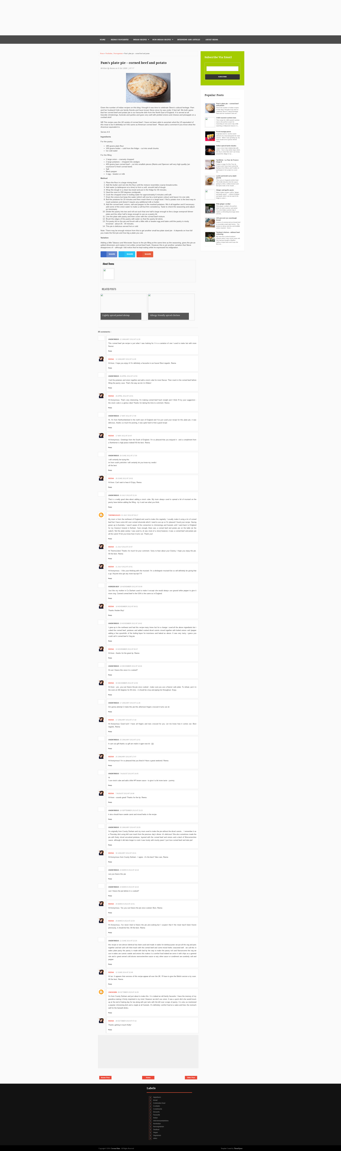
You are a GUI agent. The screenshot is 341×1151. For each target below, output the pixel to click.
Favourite (156, 1115)
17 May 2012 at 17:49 (128, 416)
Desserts (156, 1112)
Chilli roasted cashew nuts (226, 118)
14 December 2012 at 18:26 (131, 666)
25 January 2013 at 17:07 (126, 757)
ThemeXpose (238, 1148)
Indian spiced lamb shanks (226, 146)
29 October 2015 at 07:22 (126, 1021)
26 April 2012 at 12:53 (128, 376)
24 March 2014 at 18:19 (129, 870)
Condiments (157, 1109)
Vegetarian (157, 1135)
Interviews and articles (188, 39)
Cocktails (156, 1106)
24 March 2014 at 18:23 (129, 887)
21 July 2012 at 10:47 (124, 547)
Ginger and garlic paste (225, 190)
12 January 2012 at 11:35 (126, 359)
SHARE (112, 254)
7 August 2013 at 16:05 (129, 774)
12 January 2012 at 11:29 (130, 339)
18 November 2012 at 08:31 (127, 606)
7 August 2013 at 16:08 (125, 793)
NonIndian (109, 53)
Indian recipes (140, 39)
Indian (155, 1118)
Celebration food (159, 1103)
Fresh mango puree (223, 132)
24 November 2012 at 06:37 (127, 649)
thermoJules (114, 515)
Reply (110, 351)
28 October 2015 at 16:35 (128, 992)
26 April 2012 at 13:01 (124, 396)
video (155, 1138)
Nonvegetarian (118, 53)
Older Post (191, 1078)
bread (155, 1100)
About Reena (212, 39)
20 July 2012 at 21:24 (128, 495)
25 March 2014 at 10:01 (125, 904)
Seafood (156, 1129)
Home (102, 39)
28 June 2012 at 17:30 (128, 456)
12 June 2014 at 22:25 (128, 941)
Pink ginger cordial (223, 204)
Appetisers (157, 1097)
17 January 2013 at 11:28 (130, 703)
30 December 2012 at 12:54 (127, 683)
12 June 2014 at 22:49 (124, 972)
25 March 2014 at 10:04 (125, 921)
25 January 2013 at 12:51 (130, 740)
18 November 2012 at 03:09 (131, 587)
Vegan (155, 1132)
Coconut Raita (115, 1148)
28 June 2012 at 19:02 (124, 478)
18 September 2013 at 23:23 (131, 810)
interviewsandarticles (161, 1121)
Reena (111, 359)
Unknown (112, 992)
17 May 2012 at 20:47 (124, 436)
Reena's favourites (120, 39)
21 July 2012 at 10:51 (124, 567)
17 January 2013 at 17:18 (126, 720)
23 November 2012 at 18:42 (131, 623)
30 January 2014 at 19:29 (130, 827)
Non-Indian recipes (161, 39)
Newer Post (105, 1078)
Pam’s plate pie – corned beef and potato (134, 63)
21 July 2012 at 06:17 (129, 515)
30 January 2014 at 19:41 (126, 853)
